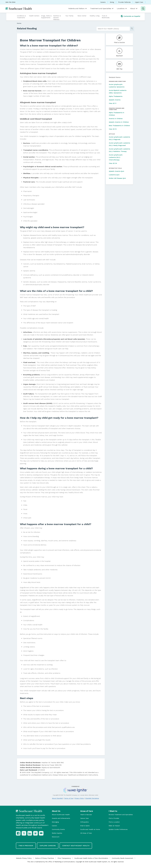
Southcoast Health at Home (90, 829)
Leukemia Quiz (114, 175)
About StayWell (57, 798)
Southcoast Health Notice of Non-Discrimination (91, 858)
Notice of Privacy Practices (44, 858)
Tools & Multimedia (105, 16)
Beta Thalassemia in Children (119, 125)
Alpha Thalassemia (115, 96)
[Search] (143, 8)
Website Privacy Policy (24, 858)
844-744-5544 (10, 2)
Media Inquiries (57, 833)
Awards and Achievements (61, 818)
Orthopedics (84, 822)
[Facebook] (18, 833)
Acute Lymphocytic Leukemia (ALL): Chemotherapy (116, 157)
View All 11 (112, 103)
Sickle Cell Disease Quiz (117, 178)
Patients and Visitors (76, 8)
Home (19, 23)
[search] (113, 28)
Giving (112, 2)
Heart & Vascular (86, 814)
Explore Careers (48, 846)
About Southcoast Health (61, 814)
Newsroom (55, 837)
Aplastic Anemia (114, 100)
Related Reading (27, 28)
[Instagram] (35, 833)
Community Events (58, 829)
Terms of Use (68, 798)
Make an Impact (114, 825)
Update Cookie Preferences (118, 829)
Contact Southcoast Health (75, 846)
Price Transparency (64, 858)
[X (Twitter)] (24, 833)
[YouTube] (41, 833)
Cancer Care (84, 818)
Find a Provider (114, 818)
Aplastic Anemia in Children (119, 122)
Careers (103, 2)
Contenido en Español (132, 16)
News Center (82, 16)
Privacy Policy (79, 798)
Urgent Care (139, 2)
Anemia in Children (116, 118)
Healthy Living (94, 16)
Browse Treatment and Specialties (121, 814)
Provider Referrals (124, 2)
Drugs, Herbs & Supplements (46, 16)
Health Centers (34, 16)
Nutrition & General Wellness (57, 17)
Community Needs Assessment (122, 858)
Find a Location (114, 822)
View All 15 (112, 129)
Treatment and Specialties (100, 8)
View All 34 (113, 163)
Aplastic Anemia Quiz (116, 171)
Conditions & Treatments (21, 16)
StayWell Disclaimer (92, 798)
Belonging (55, 822)
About (132, 8)
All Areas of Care (86, 833)
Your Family (69, 16)
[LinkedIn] (29, 833)
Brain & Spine (85, 825)
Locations (120, 8)
